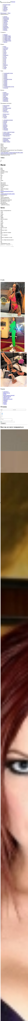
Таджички (5, 21)
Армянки (5, 20)
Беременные (6, 140)
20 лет (4, 51)
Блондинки (5, 93)
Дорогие (5, 8)
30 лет (4, 53)
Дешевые (5, 7)
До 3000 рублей (7, 35)
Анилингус (6, 391)
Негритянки (6, 17)
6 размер (5, 81)
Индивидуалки (6, 4)
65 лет (4, 66)
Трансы (5, 403)
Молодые (5, 9)
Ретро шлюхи (6, 133)
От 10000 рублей (7, 40)
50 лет (4, 61)
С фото (5, 117)
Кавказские (6, 27)
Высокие (5, 126)
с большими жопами (8, 120)
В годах (5, 57)
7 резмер (5, 83)
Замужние (5, 128)
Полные (5, 122)
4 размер (5, 78)
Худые (4, 123)
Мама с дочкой (6, 141)
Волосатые (5, 101)
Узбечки (5, 22)
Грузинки (5, 23)
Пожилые (5, 64)
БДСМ (4, 394)
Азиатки (5, 16)
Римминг (5, 400)
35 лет (4, 56)
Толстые (5, 121)
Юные (4, 46)
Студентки (5, 47)
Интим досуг (6, 114)
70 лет (4, 68)
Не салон (5, 109)
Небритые (5, 99)
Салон (4, 5)
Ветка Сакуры (6, 392)
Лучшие (5, 106)
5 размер (5, 80)
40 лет (4, 58)
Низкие (5, 127)
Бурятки (5, 28)
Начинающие (6, 105)
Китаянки (5, 26)
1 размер (5, 74)
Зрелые (5, 10)
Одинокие (5, 129)
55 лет (4, 62)
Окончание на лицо (7, 399)
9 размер (5, 85)
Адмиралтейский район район (16, 152)
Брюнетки (5, 94)
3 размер (5, 76)
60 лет (4, 63)
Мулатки (5, 30)
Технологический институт (7, 153)
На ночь (5, 116)
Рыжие (4, 92)
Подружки (5, 139)
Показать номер (4, 171)
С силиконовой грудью (8, 86)
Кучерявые (5, 98)
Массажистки (6, 135)
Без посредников (7, 108)
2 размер (5, 75)
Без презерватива (7, 134)
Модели (5, 110)
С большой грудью (7, 79)
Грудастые (5, 87)
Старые (5, 67)
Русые (4, 96)
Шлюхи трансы (6, 138)
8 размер (5, 84)
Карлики (5, 124)
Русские (5, 25)
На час (4, 115)
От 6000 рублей (7, 38)
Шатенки (5, 97)
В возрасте (5, 55)
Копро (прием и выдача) (8, 395)
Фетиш (5, 402)
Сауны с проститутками (8, 132)
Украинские (6, 19)
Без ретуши (5, 111)
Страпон (5, 401)
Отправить (3, 423)
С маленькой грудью (8, 73)
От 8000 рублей (7, 39)
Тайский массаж (7, 396)
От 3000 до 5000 (7, 37)
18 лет (4, 50)
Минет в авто (6, 397)
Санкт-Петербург (5, 152)
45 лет (4, 60)
